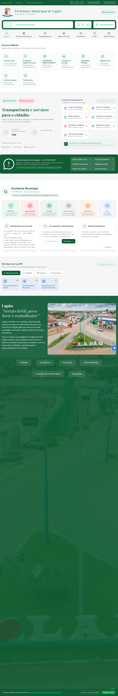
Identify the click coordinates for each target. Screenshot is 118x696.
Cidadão (28, 273)
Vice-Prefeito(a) (91, 362)
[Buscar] (7, 24)
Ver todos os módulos (105, 101)
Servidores (57, 273)
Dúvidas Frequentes (80, 164)
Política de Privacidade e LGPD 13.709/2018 (45, 692)
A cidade (24, 362)
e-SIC (94, 36)
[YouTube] (87, 24)
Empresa (42, 273)
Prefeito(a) (67, 362)
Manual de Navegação (34, 3)
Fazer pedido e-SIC (80, 159)
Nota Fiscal (109, 36)
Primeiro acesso (101, 169)
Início (6, 36)
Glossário (19, 3)
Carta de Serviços (24, 36)
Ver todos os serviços (105, 264)
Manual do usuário (80, 169)
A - (72, 3)
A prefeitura (45, 362)
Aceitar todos (108, 692)
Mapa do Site (7, 3)
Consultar (67, 241)
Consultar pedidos (102, 159)
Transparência (45, 36)
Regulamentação (101, 164)
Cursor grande (109, 3)
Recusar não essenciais (90, 692)
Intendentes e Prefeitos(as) (48, 374)
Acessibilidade (106, 24)
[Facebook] (83, 24)
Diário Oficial (63, 36)
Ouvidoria (81, 36)
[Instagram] (78, 24)
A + (82, 3)
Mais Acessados (12, 273)
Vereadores (77, 374)
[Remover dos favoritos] (17, 280)
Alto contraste (93, 3)
